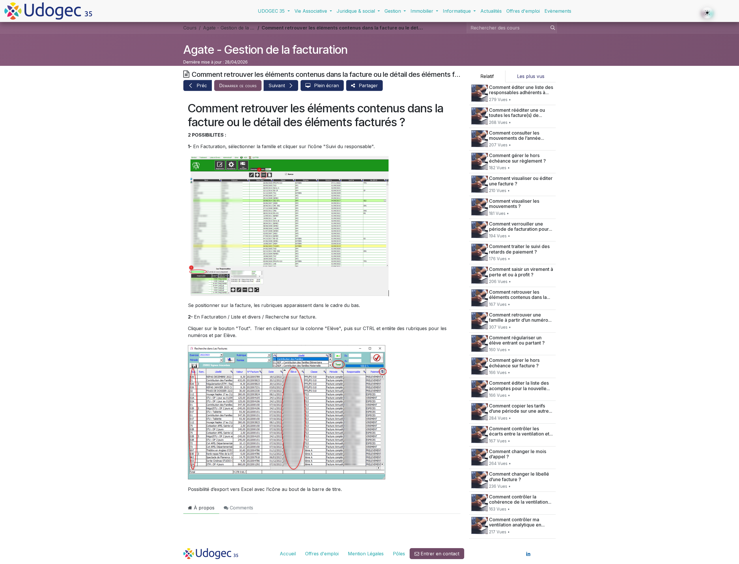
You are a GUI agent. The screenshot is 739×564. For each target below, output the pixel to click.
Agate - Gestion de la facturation (265, 49)
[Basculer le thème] (707, 12)
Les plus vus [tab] (530, 76)
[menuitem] (273, 11)
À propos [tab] (203, 508)
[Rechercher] (551, 27)
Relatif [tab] (487, 76)
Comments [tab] (240, 508)
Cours (190, 28)
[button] (197, 85)
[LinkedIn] (528, 553)
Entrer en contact (439, 553)
